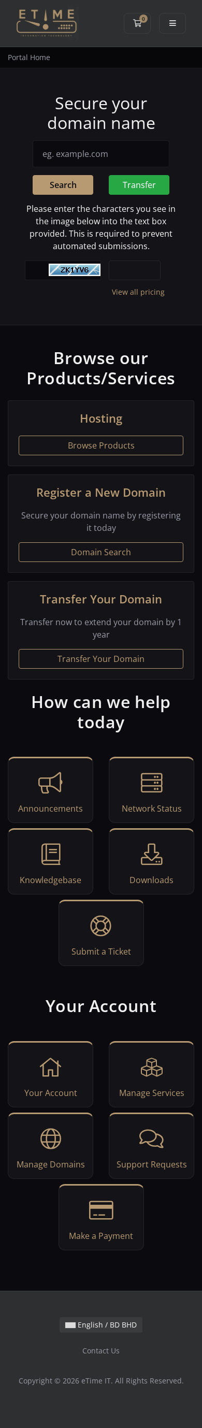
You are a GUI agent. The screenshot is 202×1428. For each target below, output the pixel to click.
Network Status (152, 808)
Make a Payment (101, 1236)
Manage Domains (51, 1164)
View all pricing (138, 292)
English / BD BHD (106, 1325)
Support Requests (152, 1164)
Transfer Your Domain (101, 659)
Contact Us (101, 1350)
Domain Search (101, 552)
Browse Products (101, 445)
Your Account (50, 1093)
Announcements (50, 808)
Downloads (151, 880)
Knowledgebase (50, 880)
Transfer (139, 185)
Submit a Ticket (101, 951)
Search (63, 185)
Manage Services (151, 1093)
